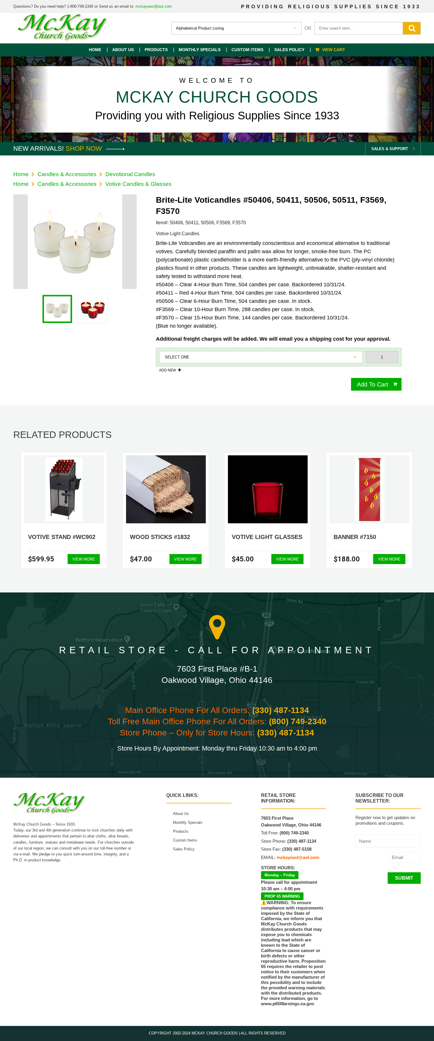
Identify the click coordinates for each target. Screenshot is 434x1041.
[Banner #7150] (369, 489)
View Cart (333, 49)
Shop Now (85, 148)
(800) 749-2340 (298, 721)
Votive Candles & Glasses (138, 184)
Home (95, 49)
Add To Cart (372, 384)
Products (156, 49)
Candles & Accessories (67, 174)
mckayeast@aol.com (154, 6)
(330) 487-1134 (280, 710)
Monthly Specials (200, 49)
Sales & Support (389, 149)
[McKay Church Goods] (62, 28)
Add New (167, 370)
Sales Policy (289, 49)
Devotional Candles (130, 174)
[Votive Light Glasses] (268, 489)
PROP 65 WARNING (282, 896)
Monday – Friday (280, 875)
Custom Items (247, 49)
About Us (123, 49)
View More (83, 559)
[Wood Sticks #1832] (166, 489)
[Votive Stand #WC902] (63, 489)
